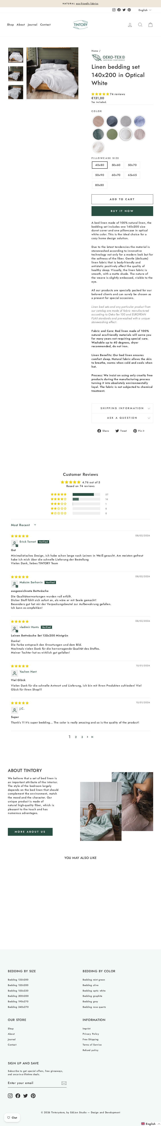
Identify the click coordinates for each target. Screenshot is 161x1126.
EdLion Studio (78, 1112)
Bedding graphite (92, 996)
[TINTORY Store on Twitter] (25, 1095)
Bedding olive (91, 985)
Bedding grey (90, 1001)
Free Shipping (91, 1039)
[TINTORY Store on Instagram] (10, 1095)
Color (96, 111)
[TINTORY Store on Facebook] (18, 1095)
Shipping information (122, 408)
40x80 (99, 165)
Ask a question (122, 418)
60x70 (116, 175)
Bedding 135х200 (18, 979)
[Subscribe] (64, 1083)
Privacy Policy (91, 1033)
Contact (45, 25)
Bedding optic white (94, 990)
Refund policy (91, 1050)
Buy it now (122, 211)
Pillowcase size (105, 158)
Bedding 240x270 (18, 1007)
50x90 (99, 175)
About (21, 25)
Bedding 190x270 (18, 1001)
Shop (10, 25)
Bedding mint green (94, 979)
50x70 (132, 165)
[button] (100, 94)
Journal (32, 25)
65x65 (132, 175)
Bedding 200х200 (18, 996)
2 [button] (76, 737)
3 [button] (82, 737)
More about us (30, 832)
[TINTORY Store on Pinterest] (33, 1095)
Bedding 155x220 (18, 990)
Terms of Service (92, 1044)
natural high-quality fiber (24, 805)
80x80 (99, 185)
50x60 (116, 165)
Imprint (87, 1028)
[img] (20, 536)
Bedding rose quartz (94, 1007)
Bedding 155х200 (18, 985)
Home (94, 50)
